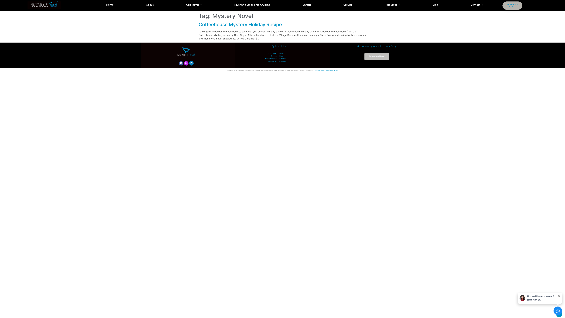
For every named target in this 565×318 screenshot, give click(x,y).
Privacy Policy (319, 70)
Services (282, 59)
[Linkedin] (191, 63)
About (150, 4)
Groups (347, 4)
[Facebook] (181, 63)
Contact (475, 4)
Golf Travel (192, 4)
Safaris (307, 4)
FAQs (281, 53)
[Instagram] (186, 63)
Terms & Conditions (331, 70)
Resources (391, 4)
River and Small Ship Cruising (252, 4)
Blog (435, 4)
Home (110, 4)
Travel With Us (270, 59)
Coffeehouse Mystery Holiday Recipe (240, 24)
